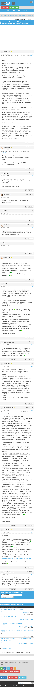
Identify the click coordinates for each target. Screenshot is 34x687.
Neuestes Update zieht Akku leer (10, 616)
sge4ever (3, 611)
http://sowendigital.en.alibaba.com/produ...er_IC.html (16, 558)
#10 (32, 344)
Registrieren (15, 7)
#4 (32, 197)
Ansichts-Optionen (28, 22)
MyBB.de (13, 685)
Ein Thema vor (18, 592)
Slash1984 (3, 152)
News (19, 10)
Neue (8, 10)
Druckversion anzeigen (6, 648)
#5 (32, 213)
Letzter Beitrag (25, 612)
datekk (2, 618)
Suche (25, 10)
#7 (32, 245)
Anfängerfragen (18, 15)
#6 (32, 227)
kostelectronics (4, 413)
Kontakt (4, 677)
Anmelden (5, 7)
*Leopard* (30, 643)
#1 (32, 54)
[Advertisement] (17, 38)
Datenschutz (3, 664)
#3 (32, 175)
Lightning (3, 642)
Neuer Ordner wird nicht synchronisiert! (11, 623)
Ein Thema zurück (7, 592)
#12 (32, 410)
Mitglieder (22, 677)
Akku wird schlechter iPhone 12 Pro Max (12, 609)
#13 (32, 532)
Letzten (14, 10)
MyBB (23, 685)
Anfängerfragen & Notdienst (27, 15)
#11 (32, 366)
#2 (32, 150)
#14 (32, 574)
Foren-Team (13, 677)
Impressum (25, 662)
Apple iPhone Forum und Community (7, 15)
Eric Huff (3, 624)
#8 (32, 260)
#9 (32, 286)
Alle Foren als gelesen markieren (10, 671)
